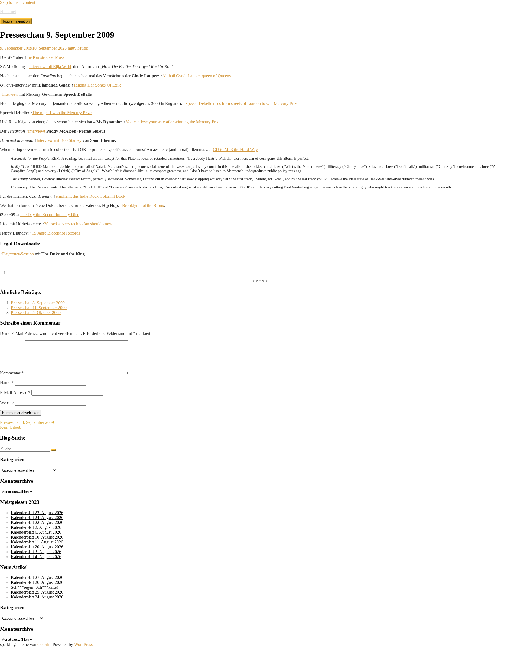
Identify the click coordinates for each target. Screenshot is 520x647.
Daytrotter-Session (18, 254)
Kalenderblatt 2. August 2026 (36, 527)
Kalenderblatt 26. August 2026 (37, 582)
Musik (82, 48)
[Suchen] (53, 450)
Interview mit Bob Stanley (59, 140)
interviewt (37, 131)
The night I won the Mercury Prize (62, 112)
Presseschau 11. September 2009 (39, 307)
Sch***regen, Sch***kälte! (34, 587)
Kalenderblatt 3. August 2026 (36, 551)
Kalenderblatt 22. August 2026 (37, 522)
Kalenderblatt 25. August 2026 (37, 592)
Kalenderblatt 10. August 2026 (37, 537)
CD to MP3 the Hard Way (235, 149)
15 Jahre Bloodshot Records (56, 233)
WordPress (83, 644)
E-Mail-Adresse (15, 392)
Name (7, 382)
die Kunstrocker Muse (45, 57)
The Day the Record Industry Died (49, 214)
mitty (72, 48)
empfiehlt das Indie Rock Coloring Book (90, 196)
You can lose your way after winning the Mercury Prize (173, 122)
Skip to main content (17, 2)
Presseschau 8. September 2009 (38, 302)
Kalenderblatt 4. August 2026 (36, 556)
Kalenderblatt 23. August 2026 (37, 512)
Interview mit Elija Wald (50, 66)
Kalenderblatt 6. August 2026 (36, 532)
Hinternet (8, 11)
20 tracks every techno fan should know (78, 224)
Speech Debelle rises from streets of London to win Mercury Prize (241, 103)
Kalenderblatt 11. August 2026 (37, 542)
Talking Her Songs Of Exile (97, 85)
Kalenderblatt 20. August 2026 (37, 546)
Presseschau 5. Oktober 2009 (36, 312)
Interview (10, 94)
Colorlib (44, 644)
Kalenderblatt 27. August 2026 (37, 577)
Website (7, 402)
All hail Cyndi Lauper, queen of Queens (196, 75)
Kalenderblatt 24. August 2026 (37, 517)
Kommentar (12, 373)
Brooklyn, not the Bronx (143, 205)
